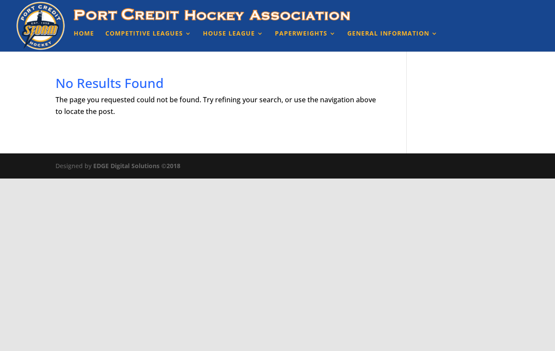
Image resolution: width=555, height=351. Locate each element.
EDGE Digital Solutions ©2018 (136, 166)
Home (84, 33)
